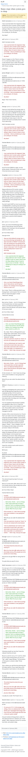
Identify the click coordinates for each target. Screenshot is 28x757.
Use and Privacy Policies (7, 745)
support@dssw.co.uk (6, 747)
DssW (2, 2)
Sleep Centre (4, 4)
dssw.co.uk (17, 745)
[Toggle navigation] (25, 1)
